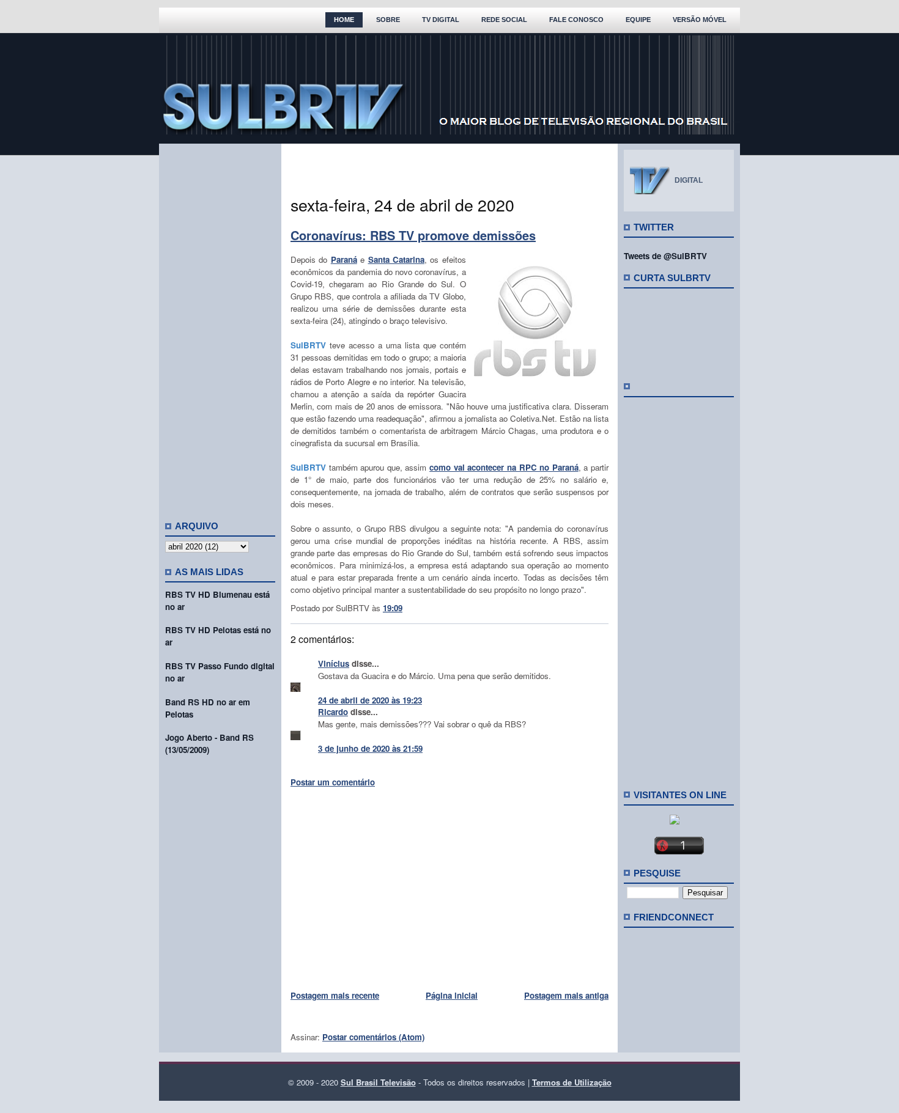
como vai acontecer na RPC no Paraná (504, 467)
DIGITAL (689, 180)
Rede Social (504, 19)
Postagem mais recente (334, 995)
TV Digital (440, 19)
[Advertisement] (220, 327)
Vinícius (333, 663)
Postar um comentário (332, 782)
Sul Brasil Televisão (378, 1082)
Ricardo (333, 712)
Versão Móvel (700, 19)
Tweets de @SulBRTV (665, 256)
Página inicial (452, 995)
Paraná (344, 259)
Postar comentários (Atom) (373, 1037)
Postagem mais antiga (566, 995)
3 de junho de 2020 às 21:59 (370, 748)
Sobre (388, 19)
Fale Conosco (576, 19)
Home (344, 19)
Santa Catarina (396, 259)
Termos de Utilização (572, 1082)
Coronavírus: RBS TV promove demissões (413, 235)
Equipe (638, 19)
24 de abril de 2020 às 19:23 (370, 700)
